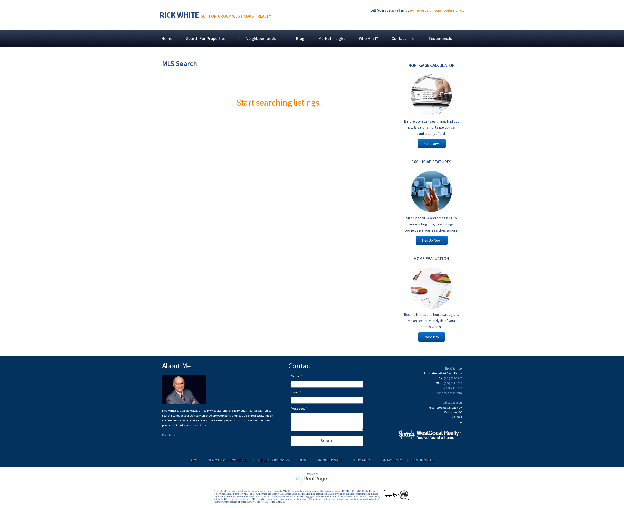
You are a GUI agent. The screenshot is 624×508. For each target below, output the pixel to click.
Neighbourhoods (273, 460)
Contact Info (403, 38)
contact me (198, 425)
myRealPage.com (312, 479)
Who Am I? (368, 38)
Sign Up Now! (431, 240)
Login (447, 10)
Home (166, 38)
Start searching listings (277, 102)
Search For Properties (228, 460)
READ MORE (169, 435)
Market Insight (331, 38)
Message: (298, 408)
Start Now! (431, 143)
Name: (296, 376)
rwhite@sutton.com (425, 10)
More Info (431, 337)
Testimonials (440, 38)
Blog (300, 38)
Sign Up (458, 10)
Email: (295, 392)
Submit (327, 440)
